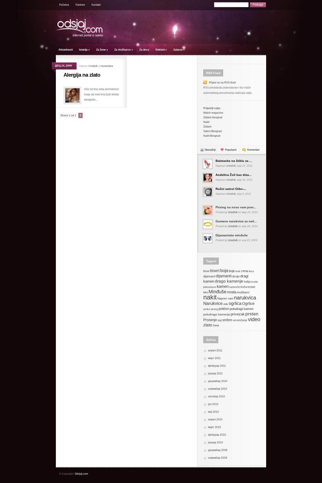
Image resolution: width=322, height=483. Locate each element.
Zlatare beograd (212, 117)
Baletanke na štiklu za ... (234, 161)
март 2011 (214, 358)
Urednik (92, 66)
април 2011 (215, 350)
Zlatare (207, 126)
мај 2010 (213, 411)
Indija (247, 281)
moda (231, 292)
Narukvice (213, 303)
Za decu (144, 49)
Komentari (253, 149)
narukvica (245, 298)
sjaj (220, 320)
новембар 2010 (217, 388)
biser (206, 271)
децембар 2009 (217, 450)
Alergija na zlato (82, 75)
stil (234, 320)
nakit (210, 297)
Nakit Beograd (211, 135)
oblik (225, 304)
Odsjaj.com (81, 473)
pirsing (214, 309)
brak (237, 271)
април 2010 (215, 419)
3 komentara (106, 66)
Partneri (80, 4)
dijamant (209, 276)
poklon (224, 309)
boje (232, 271)
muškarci (243, 292)
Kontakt (96, 4)
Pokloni (161, 49)
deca (251, 271)
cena (244, 271)
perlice (206, 309)
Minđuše (217, 291)
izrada (254, 281)
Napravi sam (225, 298)
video (254, 319)
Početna (64, 4)
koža (244, 286)
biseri (214, 270)
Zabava (179, 49)
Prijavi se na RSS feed (222, 82)
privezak (238, 314)
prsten (251, 313)
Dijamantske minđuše (232, 235)
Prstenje (210, 320)
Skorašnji (210, 149)
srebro (227, 320)
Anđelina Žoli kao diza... (233, 175)
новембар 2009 (217, 457)
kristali (251, 286)
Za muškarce (123, 49)
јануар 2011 (215, 373)
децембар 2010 (217, 381)
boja (224, 270)
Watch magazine (213, 112)
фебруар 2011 (217, 365)
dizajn (236, 276)
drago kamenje (229, 281)
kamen (223, 286)
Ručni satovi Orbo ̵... (231, 189)
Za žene (102, 49)
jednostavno (209, 287)
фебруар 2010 (217, 434)
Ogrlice (248, 303)
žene (216, 325)
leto (205, 292)
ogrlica (235, 303)
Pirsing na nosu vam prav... (236, 207)
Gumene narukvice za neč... (236, 221)
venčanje (241, 320)
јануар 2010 (215, 442)
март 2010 (214, 427)
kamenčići (234, 287)
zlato (207, 324)
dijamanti (224, 276)
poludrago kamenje (216, 314)
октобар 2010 (216, 396)
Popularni (231, 149)
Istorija (84, 49)
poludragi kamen (241, 309)
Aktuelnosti (65, 49)
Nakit (206, 122)
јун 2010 (213, 404)
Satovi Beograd (212, 131)
